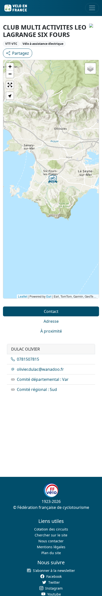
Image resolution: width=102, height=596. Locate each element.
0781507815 (28, 359)
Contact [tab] (51, 311)
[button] (53, 179)
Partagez (20, 53)
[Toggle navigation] (92, 8)
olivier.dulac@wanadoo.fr (40, 369)
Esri (48, 296)
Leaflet (22, 296)
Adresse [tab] (51, 321)
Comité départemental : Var (43, 379)
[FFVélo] (51, 490)
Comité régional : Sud (37, 389)
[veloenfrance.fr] (15, 8)
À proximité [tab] (51, 331)
